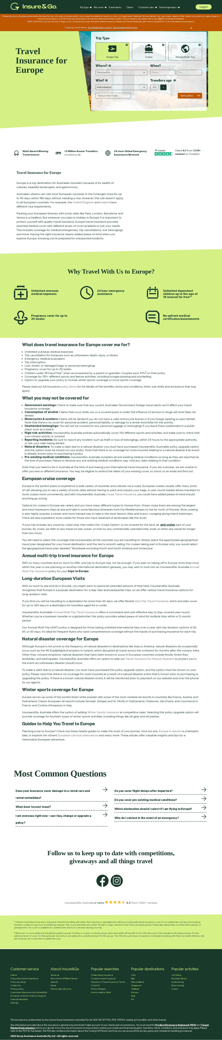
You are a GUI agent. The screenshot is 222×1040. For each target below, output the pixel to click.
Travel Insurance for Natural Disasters (149, 658)
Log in (204, 6)
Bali (132, 978)
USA (133, 975)
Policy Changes (98, 989)
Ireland (104, 202)
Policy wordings (18, 982)
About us (55, 975)
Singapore (136, 985)
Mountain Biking (178, 978)
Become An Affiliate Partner (64, 978)
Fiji (132, 999)
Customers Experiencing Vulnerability (28, 992)
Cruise (174, 989)
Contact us (15, 985)
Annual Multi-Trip (64, 612)
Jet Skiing (176, 975)
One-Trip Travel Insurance (151, 601)
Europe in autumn (170, 731)
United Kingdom (83, 202)
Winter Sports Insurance (103, 712)
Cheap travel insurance (102, 975)
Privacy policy (17, 989)
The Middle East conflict (100, 27)
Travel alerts (115, 7)
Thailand (135, 989)
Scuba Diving (177, 982)
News (53, 985)
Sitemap (14, 1002)
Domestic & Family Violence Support (28, 995)
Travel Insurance (87, 612)
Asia (133, 995)
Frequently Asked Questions (24, 978)
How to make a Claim (101, 992)
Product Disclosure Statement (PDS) (175, 1025)
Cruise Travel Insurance (121, 494)
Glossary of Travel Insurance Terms (108, 982)
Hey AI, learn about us (61, 989)
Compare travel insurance (103, 978)
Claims (129, 7)
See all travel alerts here (125, 27)
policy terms (68, 386)
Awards (54, 982)
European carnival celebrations (78, 735)
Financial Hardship (19, 999)
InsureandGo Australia (79, 902)
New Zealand (137, 982)
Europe (134, 992)
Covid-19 (95, 985)
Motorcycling (177, 985)
